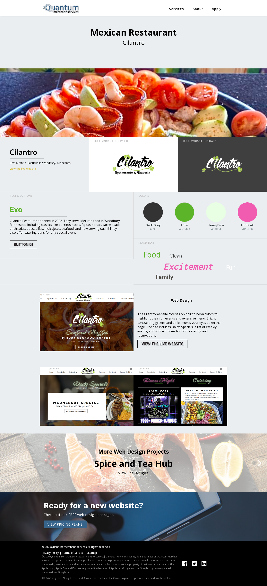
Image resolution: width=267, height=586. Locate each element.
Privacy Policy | (51, 553)
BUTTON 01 (23, 244)
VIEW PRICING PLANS (65, 524)
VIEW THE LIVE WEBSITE (162, 344)
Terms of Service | (74, 553)
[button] (176, 6)
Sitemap (92, 553)
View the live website (23, 169)
